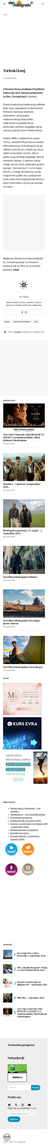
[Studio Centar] (17, 1068)
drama (7, 321)
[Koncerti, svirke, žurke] (11, 869)
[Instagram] (26, 312)
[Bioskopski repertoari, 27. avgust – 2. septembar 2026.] (24, 513)
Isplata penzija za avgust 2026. (25, 820)
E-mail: (33, 1108)
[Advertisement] (24, 42)
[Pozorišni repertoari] (28, 849)
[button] (4, 3)
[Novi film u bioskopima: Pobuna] (24, 560)
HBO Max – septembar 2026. (31, 997)
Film (5, 14)
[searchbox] (19, 1087)
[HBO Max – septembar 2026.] (7, 997)
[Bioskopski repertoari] (11, 849)
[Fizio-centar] (25, 767)
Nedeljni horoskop (19, 833)
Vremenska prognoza (21, 817)
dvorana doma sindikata (22, 321)
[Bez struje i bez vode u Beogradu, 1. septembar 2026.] (7, 954)
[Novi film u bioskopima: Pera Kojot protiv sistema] (24, 603)
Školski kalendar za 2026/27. (24, 830)
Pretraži (35, 1087)
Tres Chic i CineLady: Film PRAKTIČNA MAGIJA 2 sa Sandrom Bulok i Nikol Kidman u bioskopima (32, 1013)
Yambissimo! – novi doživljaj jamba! (27, 814)
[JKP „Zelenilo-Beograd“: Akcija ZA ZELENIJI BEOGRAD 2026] (7, 969)
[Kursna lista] (22, 698)
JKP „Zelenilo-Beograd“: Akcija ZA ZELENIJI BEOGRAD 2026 (32, 969)
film (36, 321)
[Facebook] (22, 312)
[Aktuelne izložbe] (28, 869)
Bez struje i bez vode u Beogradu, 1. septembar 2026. (31, 954)
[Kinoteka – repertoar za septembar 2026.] (24, 467)
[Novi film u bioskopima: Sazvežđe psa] (24, 650)
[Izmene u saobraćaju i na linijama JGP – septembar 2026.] (7, 983)
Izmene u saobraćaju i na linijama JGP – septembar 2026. (32, 983)
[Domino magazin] (17, 1077)
